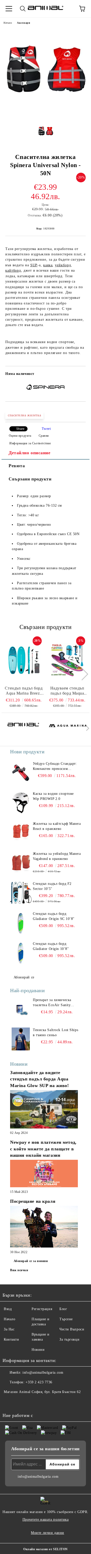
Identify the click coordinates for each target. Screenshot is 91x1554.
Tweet (46, 429)
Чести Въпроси (71, 1329)
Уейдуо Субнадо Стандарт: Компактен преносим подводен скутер (55, 766)
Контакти (11, 1339)
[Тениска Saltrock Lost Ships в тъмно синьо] (20, 1039)
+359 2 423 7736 (39, 1382)
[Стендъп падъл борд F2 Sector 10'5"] (20, 892)
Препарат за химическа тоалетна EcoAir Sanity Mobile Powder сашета (52, 1003)
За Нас (9, 1329)
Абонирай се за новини (31, 1261)
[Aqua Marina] (68, 729)
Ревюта (17, 465)
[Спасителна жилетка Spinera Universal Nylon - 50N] (45, 116)
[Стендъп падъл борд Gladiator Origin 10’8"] (20, 952)
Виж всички (19, 1270)
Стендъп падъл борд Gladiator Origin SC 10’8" (54, 916)
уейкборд (63, 265)
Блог (63, 1309)
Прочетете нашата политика (45, 1519)
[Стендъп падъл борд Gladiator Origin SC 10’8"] (20, 922)
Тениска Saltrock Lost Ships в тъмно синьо (55, 1032)
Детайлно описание (30, 452)
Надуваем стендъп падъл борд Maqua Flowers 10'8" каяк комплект (67, 691)
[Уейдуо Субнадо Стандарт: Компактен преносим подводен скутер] (20, 772)
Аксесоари (23, 22)
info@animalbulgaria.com (42, 1372)
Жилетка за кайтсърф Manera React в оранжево (57, 826)
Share (20, 429)
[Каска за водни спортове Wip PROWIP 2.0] (20, 802)
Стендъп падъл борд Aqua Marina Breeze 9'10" (23, 691)
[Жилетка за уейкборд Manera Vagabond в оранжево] (20, 862)
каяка (48, 265)
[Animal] (23, 729)
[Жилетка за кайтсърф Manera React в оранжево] (20, 832)
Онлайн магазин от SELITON (45, 1549)
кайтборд (13, 270)
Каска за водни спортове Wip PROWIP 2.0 (53, 796)
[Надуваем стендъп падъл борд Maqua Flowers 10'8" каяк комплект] (67, 660)
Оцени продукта (20, 435)
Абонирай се (24, 977)
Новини (38, 1350)
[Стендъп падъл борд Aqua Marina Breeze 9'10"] (24, 660)
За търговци (69, 1339)
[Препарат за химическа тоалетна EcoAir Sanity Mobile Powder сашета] (20, 1009)
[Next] (82, 674)
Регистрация (42, 1309)
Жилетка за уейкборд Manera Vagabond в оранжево (57, 856)
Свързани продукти (30, 478)
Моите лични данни (47, 1533)
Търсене (66, 1319)
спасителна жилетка (24, 415)
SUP (34, 265)
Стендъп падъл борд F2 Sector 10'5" (52, 886)
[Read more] (44, 1110)
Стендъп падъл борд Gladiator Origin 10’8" (51, 946)
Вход (8, 1309)
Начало (8, 22)
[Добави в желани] (78, 375)
